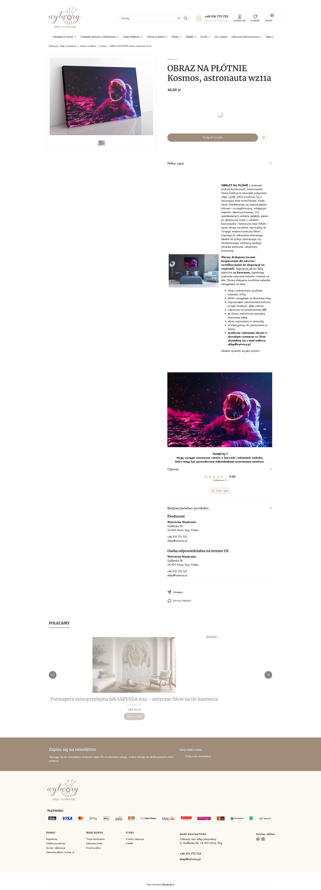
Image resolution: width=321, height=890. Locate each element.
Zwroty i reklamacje (55, 848)
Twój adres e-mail (190, 750)
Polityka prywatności (56, 843)
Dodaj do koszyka (212, 137)
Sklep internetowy (159, 884)
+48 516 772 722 (216, 16)
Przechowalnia (93, 848)
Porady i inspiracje (135, 839)
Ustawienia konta (94, 843)
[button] (186, 18)
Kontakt (129, 843)
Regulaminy (51, 839)
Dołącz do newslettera (198, 756)
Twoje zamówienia (95, 839)
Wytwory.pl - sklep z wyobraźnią (62, 46)
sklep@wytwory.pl (177, 541)
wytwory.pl (172, 59)
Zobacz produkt (134, 716)
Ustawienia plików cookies (59, 852)
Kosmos (103, 46)
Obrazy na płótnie (88, 46)
